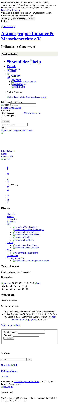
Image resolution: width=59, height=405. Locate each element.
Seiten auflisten (31, 232)
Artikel (10, 242)
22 (8, 174)
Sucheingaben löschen (11, 107)
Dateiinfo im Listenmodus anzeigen (30, 97)
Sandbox (28, 237)
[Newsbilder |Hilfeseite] (35, 61)
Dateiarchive (12, 255)
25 (8, 179)
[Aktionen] (5, 159)
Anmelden (9, 338)
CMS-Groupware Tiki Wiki (26, 381)
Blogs (9, 250)
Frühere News (9, 371)
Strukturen (29, 240)
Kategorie (5, 110)
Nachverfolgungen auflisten (36, 260)
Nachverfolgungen (15, 258)
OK (3, 128)
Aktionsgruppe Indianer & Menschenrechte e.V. (27, 36)
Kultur (11, 70)
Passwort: (7, 335)
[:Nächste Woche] (38, 283)
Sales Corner (7, 325)
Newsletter (6, 365)
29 (8, 190)
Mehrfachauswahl (32, 113)
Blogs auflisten (31, 253)
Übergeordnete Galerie (21, 130)
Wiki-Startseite (31, 227)
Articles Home (30, 245)
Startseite (11, 214)
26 (8, 182)
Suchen (5, 121)
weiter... (5, 376)
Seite (22, 87)
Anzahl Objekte (8, 115)
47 (8, 200)
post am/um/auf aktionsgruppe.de (33, 318)
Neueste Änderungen (34, 229)
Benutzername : (10, 332)
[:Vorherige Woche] (6, 283)
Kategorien (12, 219)
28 (8, 187)
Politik (11, 66)
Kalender (11, 221)
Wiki (9, 224)
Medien (16, 80)
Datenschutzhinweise (10, 10)
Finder (32, 81)
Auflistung (21, 84)
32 (8, 195)
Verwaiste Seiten (31, 234)
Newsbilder (18, 61)
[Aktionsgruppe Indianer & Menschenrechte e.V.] (8, 26)
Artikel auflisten (31, 247)
